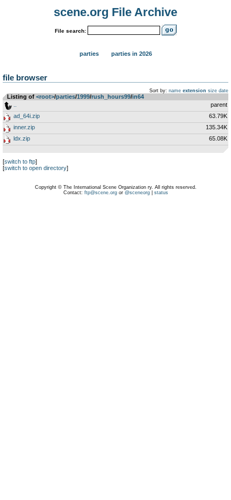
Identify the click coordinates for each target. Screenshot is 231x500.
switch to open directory (35, 168)
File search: (70, 31)
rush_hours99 (111, 96)
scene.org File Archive (115, 12)
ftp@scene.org (100, 192)
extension (194, 90)
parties (65, 96)
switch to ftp (19, 161)
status (161, 192)
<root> (45, 96)
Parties (89, 53)
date (223, 90)
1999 (83, 96)
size (212, 90)
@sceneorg (137, 192)
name (175, 90)
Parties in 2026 (131, 53)
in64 (138, 96)
